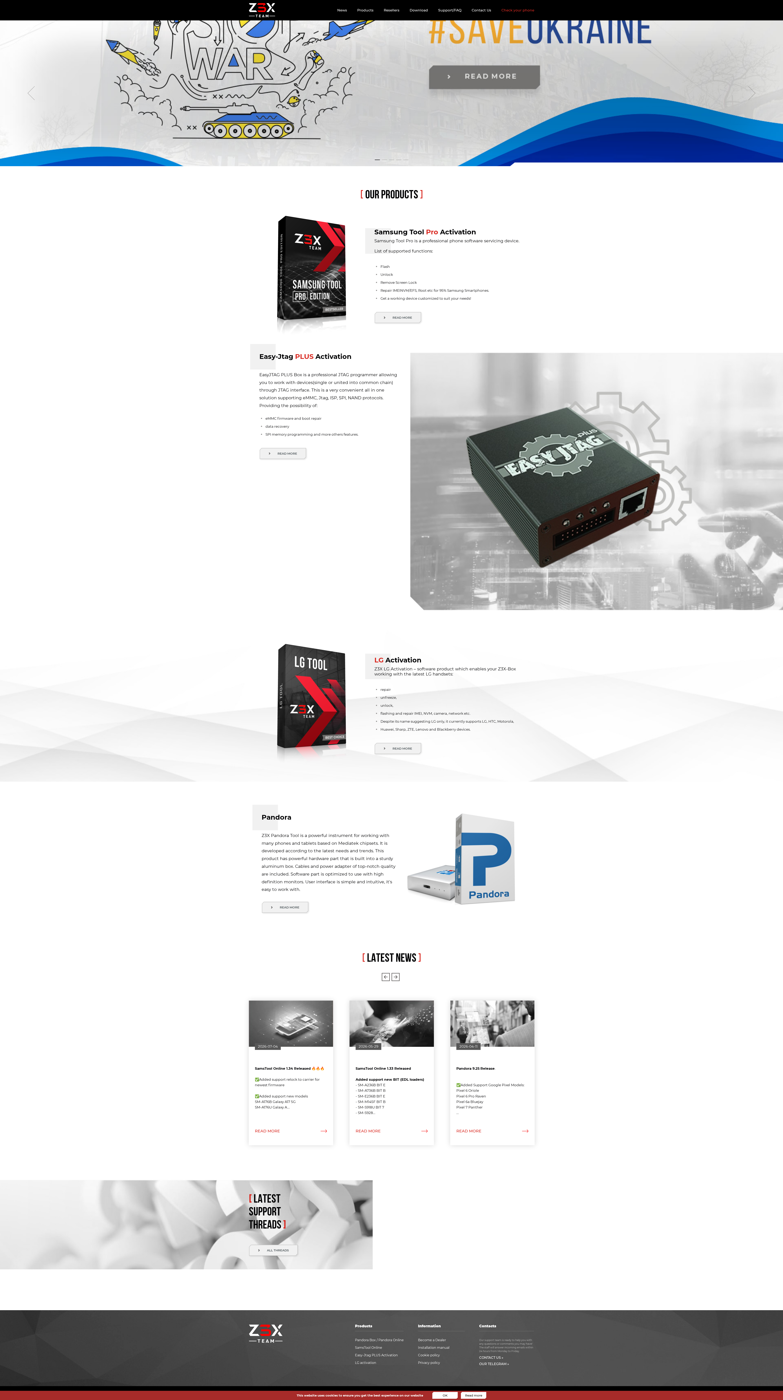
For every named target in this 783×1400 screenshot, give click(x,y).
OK (445, 1395)
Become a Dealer (432, 1340)
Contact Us (481, 10)
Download (419, 10)
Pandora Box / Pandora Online (379, 1340)
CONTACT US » (491, 1357)
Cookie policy (429, 1355)
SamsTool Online (368, 1347)
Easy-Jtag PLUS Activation (376, 1355)
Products (365, 10)
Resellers (391, 10)
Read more (473, 1395)
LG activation (365, 1362)
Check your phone (517, 10)
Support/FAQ (449, 10)
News (342, 10)
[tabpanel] (391, 93)
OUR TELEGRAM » (494, 1364)
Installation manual (433, 1347)
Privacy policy (429, 1362)
